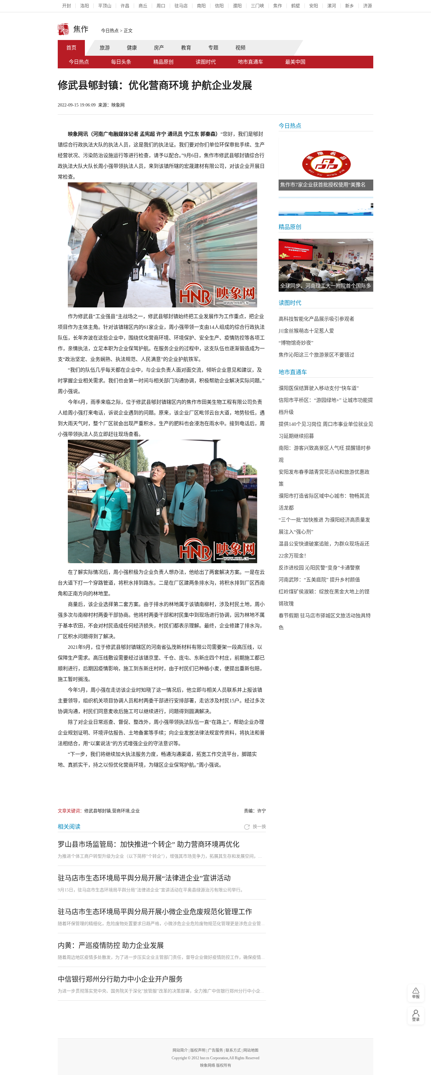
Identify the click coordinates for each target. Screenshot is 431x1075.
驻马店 (181, 5)
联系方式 (233, 1050)
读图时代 (206, 62)
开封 (66, 5)
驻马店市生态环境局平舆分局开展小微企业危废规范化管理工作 (155, 912)
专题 (213, 47)
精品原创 (163, 62)
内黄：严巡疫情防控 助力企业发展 (111, 945)
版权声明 (197, 1050)
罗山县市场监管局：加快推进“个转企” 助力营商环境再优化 (148, 844)
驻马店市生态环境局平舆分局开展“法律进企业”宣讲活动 (144, 878)
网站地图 (250, 1050)
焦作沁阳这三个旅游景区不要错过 (316, 354)
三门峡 (257, 5)
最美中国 (295, 62)
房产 (159, 47)
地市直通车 (250, 62)
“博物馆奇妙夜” (296, 343)
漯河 (331, 5)
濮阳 (237, 5)
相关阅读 (69, 827)
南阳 (201, 5)
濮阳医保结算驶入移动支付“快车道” (319, 388)
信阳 (219, 5)
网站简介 (180, 1050)
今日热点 (110, 30)
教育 (186, 47)
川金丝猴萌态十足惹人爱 (306, 331)
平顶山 (104, 5)
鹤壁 (295, 5)
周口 (160, 5)
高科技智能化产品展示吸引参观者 (316, 319)
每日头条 (121, 62)
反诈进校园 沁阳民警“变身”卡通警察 (319, 567)
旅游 (105, 47)
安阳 (313, 5)
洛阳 (84, 5)
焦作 (277, 5)
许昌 (125, 5)
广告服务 (215, 1050)
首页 (71, 47)
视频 (240, 47)
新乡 (349, 5)
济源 (367, 5)
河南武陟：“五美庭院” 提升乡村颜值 (319, 579)
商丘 (143, 5)
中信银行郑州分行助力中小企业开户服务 (120, 979)
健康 (132, 47)
